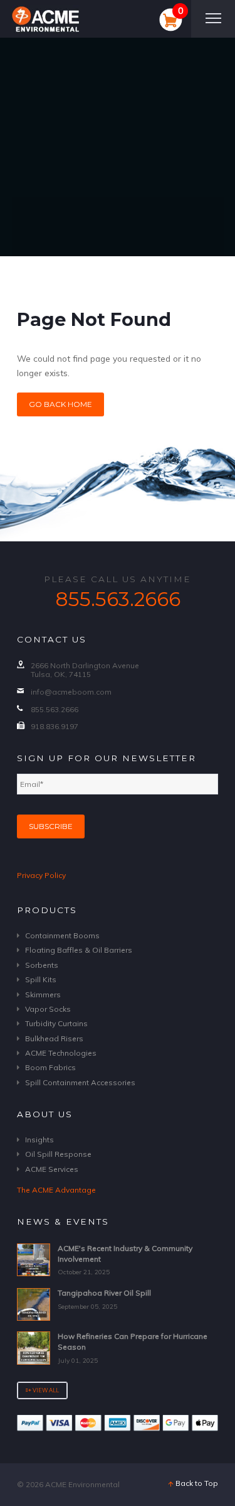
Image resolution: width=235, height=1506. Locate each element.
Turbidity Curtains (56, 1023)
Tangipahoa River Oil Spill (104, 1292)
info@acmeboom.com (71, 691)
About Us (45, 1114)
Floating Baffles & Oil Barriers (78, 950)
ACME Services (51, 1169)
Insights (39, 1139)
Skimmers (43, 994)
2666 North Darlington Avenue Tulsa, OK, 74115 (85, 670)
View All (45, 1390)
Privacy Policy (41, 875)
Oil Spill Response (58, 1154)
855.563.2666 (117, 599)
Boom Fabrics (50, 1067)
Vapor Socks (48, 1009)
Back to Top (196, 1483)
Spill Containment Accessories (80, 1082)
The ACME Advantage (56, 1190)
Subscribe (51, 826)
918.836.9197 (54, 726)
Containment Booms (62, 935)
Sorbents (41, 965)
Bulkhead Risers (54, 1038)
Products (47, 910)
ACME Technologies (61, 1053)
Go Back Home (60, 404)
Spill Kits (40, 979)
